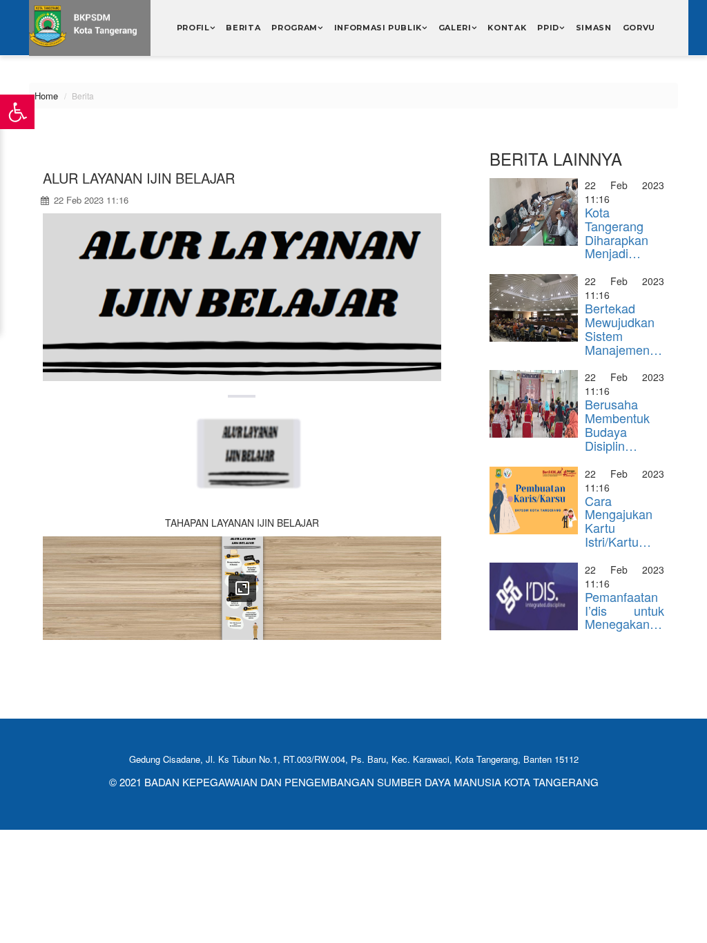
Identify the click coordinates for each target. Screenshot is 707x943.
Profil (193, 27)
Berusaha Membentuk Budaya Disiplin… (617, 424)
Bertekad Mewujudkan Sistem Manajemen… (623, 328)
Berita (243, 27)
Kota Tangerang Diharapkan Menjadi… (616, 232)
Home (46, 95)
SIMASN (594, 27)
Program (294, 27)
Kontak (506, 27)
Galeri (455, 27)
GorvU (639, 27)
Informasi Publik (378, 27)
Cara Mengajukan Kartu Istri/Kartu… (618, 521)
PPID (548, 27)
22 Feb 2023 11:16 (89, 199)
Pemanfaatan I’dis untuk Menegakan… (624, 610)
